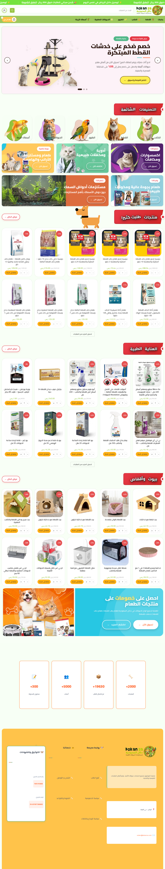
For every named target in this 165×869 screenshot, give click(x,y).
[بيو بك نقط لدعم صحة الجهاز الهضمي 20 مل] (49, 424)
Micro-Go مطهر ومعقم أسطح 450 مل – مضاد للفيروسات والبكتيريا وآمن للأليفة (148, 391)
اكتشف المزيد (118, 625)
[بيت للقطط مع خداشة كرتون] (82, 504)
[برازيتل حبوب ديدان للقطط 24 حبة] (49, 373)
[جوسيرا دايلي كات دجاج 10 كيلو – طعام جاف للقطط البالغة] (49, 243)
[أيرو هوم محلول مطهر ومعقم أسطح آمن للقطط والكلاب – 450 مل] (82, 373)
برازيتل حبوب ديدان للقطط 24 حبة (49, 390)
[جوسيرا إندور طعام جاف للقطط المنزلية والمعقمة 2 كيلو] (115, 243)
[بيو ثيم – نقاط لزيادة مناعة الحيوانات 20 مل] (17, 424)
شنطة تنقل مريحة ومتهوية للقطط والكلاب (115, 569)
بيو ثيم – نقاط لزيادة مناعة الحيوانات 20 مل (17, 441)
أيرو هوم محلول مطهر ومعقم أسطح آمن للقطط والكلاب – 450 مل (82, 391)
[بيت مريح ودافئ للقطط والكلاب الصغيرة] (17, 504)
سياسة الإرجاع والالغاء (90, 818)
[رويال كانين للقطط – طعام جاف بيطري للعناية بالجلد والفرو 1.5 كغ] (17, 243)
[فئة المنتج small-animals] (50, 128)
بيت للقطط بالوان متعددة (115, 519)
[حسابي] (4, 10)
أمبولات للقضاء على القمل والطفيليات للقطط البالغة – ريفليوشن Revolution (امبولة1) (115, 391)
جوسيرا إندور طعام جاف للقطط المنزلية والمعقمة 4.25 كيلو (82, 260)
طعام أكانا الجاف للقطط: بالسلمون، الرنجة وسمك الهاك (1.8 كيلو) (148, 312)
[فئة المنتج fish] (17, 128)
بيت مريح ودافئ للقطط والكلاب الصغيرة (17, 521)
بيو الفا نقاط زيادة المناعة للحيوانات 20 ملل (82, 441)
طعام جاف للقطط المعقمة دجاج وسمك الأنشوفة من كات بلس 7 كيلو (17, 312)
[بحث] (12, 10)
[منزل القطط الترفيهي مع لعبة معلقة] (82, 552)
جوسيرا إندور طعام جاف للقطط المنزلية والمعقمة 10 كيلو (148, 260)
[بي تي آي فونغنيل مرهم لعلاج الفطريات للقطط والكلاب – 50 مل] (148, 424)
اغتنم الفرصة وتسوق (137, 80)
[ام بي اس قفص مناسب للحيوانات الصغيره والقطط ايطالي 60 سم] (17, 552)
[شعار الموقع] (149, 10)
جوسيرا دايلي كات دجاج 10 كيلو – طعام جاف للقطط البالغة (49, 260)
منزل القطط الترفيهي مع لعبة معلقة (82, 569)
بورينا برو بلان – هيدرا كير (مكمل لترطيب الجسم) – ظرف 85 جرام (17, 390)
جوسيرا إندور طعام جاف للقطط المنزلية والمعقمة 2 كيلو (115, 260)
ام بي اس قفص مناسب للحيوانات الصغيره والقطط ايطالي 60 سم (17, 570)
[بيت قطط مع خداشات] (148, 504)
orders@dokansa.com (144, 835)
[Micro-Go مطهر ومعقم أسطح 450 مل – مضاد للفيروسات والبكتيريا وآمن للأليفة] (148, 373)
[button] (142, 273)
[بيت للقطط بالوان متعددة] (115, 504)
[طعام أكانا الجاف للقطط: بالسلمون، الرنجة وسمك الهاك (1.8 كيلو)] (148, 294)
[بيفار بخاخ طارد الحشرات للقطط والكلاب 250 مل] (115, 424)
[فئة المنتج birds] (82, 128)
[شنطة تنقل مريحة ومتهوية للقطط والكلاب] (115, 552)
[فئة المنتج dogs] (148, 128)
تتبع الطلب (95, 778)
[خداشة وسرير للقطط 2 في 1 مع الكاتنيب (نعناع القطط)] (148, 552)
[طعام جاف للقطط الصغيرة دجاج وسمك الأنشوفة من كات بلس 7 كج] (49, 294)
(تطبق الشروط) (29, 2)
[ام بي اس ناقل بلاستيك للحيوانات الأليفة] (49, 552)
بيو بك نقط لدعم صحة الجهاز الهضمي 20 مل (49, 441)
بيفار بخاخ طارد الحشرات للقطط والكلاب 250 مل (115, 441)
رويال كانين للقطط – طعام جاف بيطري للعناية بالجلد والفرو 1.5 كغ (17, 261)
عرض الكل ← (11, 217)
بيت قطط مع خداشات (148, 519)
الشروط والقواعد (63, 798)
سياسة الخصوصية (92, 798)
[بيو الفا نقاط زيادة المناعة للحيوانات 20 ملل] (82, 424)
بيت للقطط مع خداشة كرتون (82, 519)
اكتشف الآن (97, 166)
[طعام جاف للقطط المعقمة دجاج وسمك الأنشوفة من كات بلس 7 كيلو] (17, 294)
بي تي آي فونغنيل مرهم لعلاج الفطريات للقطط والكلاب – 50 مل (148, 443)
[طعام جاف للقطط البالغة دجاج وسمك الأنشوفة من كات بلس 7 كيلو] (82, 294)
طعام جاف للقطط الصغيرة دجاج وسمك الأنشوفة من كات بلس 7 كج (50, 312)
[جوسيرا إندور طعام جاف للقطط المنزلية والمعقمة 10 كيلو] (148, 243)
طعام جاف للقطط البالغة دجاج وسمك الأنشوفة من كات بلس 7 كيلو (82, 312)
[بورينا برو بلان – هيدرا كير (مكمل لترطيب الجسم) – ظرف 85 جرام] (17, 373)
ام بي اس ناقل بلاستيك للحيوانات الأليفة (50, 569)
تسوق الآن (152, 166)
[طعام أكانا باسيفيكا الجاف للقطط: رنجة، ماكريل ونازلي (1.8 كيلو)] (115, 294)
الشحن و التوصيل (63, 778)
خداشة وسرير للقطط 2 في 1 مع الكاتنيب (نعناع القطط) (148, 569)
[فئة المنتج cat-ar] (115, 128)
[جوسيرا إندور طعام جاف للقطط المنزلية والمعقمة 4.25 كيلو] (82, 243)
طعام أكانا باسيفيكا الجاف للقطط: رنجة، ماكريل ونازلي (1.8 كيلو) (115, 312)
